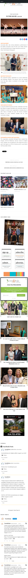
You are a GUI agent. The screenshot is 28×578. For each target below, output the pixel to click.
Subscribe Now (21, 295)
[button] (14, 285)
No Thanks (14, 298)
